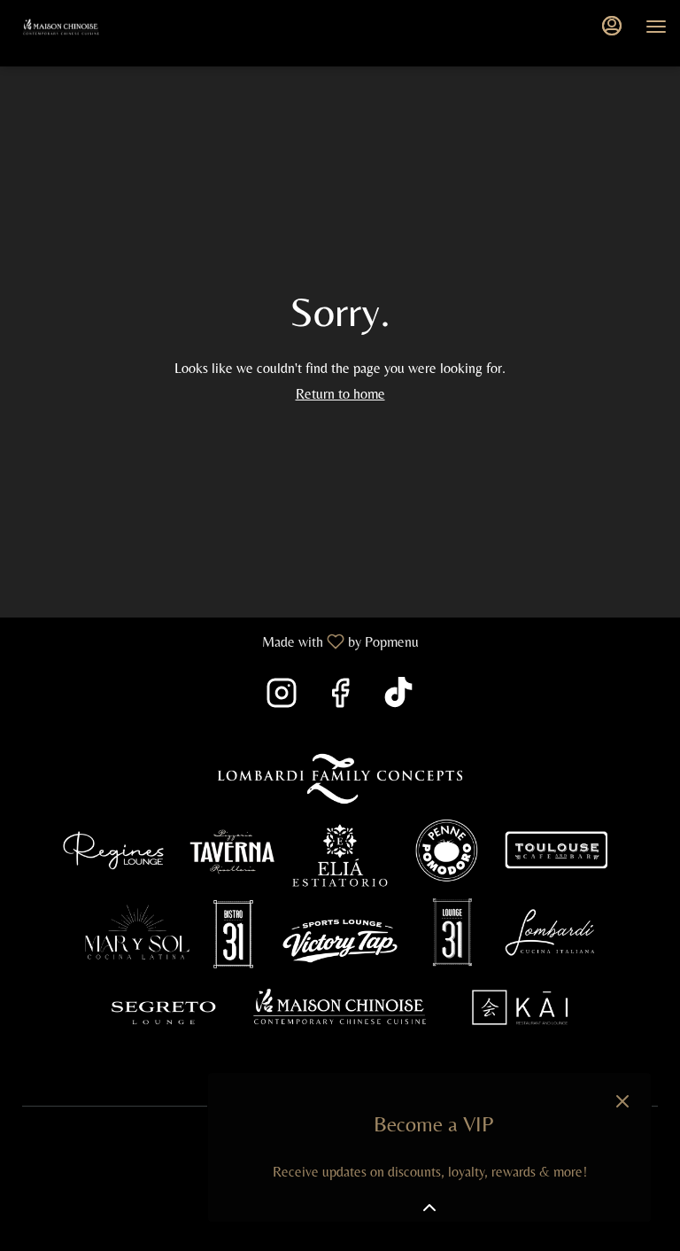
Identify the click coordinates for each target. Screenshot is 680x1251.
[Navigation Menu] (656, 27)
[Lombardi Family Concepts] (340, 898)
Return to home (340, 393)
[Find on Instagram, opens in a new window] (282, 697)
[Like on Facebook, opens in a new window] (340, 697)
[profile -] (611, 25)
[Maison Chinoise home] (93, 26)
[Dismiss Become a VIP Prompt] (622, 1101)
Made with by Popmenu (216, 641)
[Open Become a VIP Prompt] (429, 1207)
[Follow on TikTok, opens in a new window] (398, 697)
